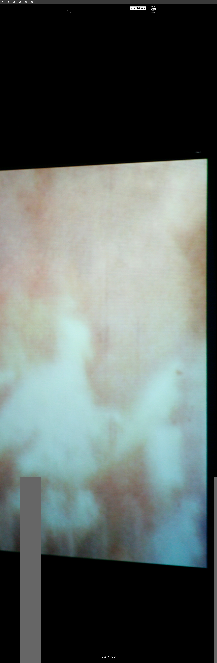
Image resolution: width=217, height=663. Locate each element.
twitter (8, 2)
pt (214, 2)
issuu (20, 2)
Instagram (32, 2)
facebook (2, 2)
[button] (102, 657)
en (212, 2)
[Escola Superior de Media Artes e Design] (143, 9)
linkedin (26, 2)
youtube (14, 2)
